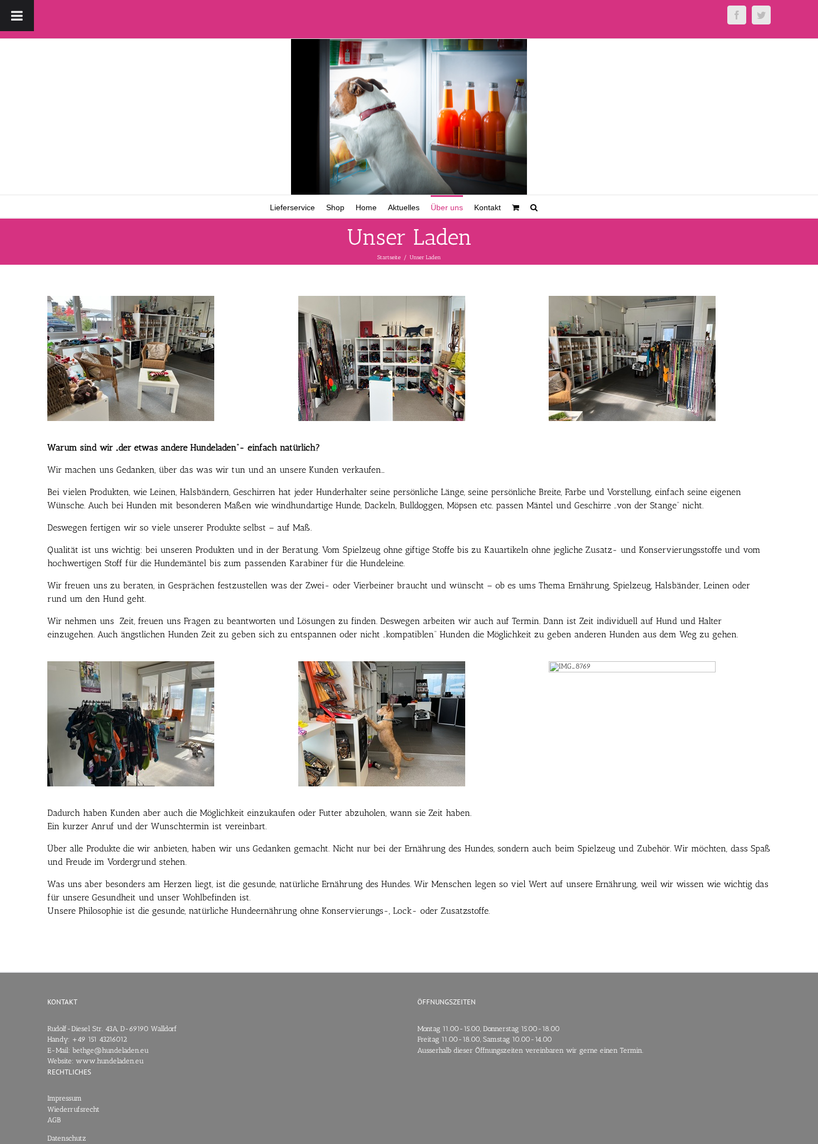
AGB (54, 1120)
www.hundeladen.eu (110, 1061)
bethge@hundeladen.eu (110, 1050)
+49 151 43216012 (99, 1039)
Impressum (64, 1098)
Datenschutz (66, 1138)
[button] (534, 206)
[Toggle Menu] (17, 15)
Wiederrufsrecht (73, 1109)
